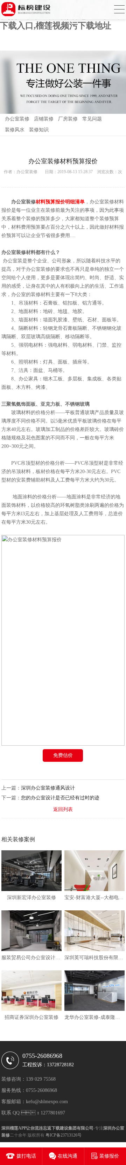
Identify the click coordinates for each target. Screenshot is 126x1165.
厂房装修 (68, 119)
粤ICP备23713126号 (64, 1135)
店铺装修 (44, 119)
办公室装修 (17, 119)
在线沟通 (67, 1156)
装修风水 (14, 129)
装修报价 (109, 1156)
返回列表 (63, 809)
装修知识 (39, 129)
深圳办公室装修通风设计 (48, 788)
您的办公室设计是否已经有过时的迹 (60, 797)
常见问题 (92, 119)
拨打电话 (26, 1156)
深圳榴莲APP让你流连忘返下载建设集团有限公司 (47, 1128)
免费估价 (63, 755)
